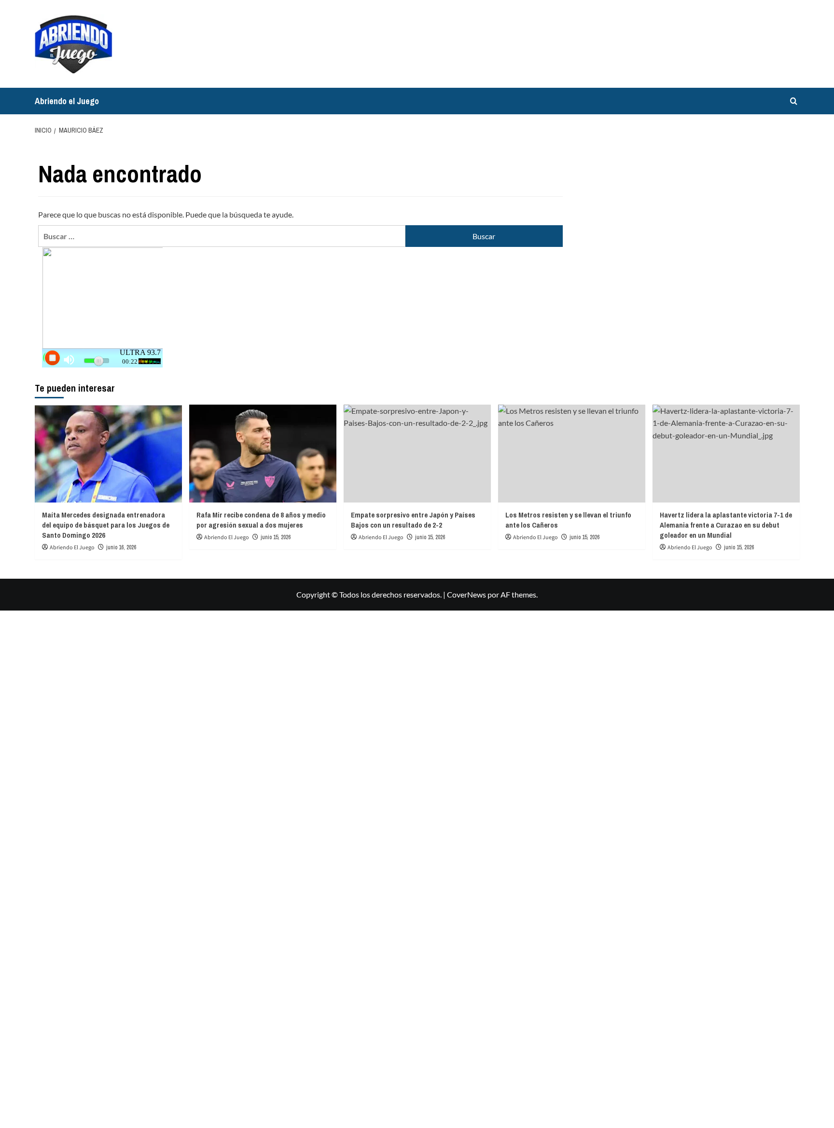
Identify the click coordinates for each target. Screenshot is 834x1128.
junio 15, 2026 (276, 537)
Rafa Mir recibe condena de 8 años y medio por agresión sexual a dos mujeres (261, 520)
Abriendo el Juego (67, 101)
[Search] (794, 101)
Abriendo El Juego (72, 548)
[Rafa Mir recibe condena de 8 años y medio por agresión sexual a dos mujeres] (262, 454)
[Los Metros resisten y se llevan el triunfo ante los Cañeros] (571, 454)
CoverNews (466, 594)
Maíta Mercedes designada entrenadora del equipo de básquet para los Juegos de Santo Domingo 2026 (105, 525)
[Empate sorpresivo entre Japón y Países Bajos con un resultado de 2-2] (417, 454)
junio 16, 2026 (121, 547)
